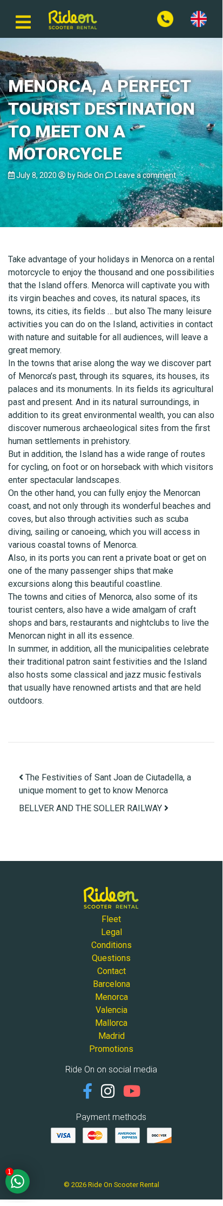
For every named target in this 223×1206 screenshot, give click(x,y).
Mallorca (111, 1023)
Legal (111, 932)
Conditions (111, 945)
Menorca (111, 997)
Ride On (90, 175)
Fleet (111, 919)
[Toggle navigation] (23, 19)
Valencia (111, 1010)
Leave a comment (145, 175)
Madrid (111, 1036)
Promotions (111, 1049)
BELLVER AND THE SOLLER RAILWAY (91, 808)
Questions (111, 958)
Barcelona (111, 984)
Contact (111, 971)
